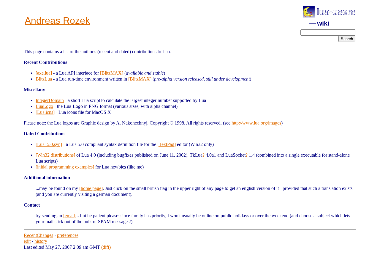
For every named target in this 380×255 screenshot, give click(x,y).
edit (27, 241)
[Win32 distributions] (55, 155)
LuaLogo (44, 106)
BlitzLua (44, 78)
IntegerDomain (50, 100)
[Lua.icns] (45, 112)
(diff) (106, 247)
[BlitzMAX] (111, 72)
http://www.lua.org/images (256, 122)
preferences (67, 235)
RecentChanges (38, 235)
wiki (323, 23)
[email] (69, 215)
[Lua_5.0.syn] (49, 144)
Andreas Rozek (57, 20)
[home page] (91, 188)
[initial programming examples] (65, 166)
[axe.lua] (44, 72)
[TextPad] (166, 144)
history (40, 241)
